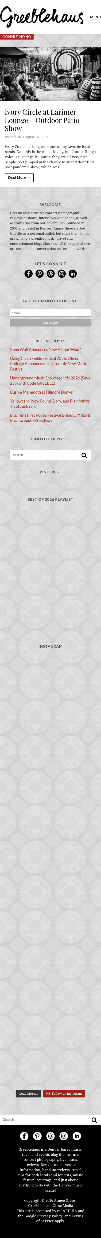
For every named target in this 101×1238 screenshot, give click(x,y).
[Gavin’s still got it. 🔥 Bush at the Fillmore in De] (50, 918)
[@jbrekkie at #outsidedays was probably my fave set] (50, 774)
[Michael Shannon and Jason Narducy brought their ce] (50, 822)
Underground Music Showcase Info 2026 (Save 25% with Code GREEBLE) (50, 380)
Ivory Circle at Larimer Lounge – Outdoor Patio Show (42, 120)
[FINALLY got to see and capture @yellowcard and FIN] (50, 966)
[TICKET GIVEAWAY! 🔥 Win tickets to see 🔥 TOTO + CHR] (50, 726)
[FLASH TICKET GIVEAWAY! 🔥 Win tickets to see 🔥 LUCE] (50, 870)
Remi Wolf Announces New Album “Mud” (45, 349)
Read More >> (19, 177)
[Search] (84, 455)
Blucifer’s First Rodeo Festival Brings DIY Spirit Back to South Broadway (50, 418)
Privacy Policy (49, 1216)
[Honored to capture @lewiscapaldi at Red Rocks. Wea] (50, 1015)
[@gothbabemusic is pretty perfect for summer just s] (50, 677)
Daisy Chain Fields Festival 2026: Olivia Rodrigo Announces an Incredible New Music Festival (48, 363)
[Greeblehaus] (41, 17)
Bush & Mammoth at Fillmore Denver (42, 392)
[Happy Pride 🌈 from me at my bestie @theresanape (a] (50, 1063)
